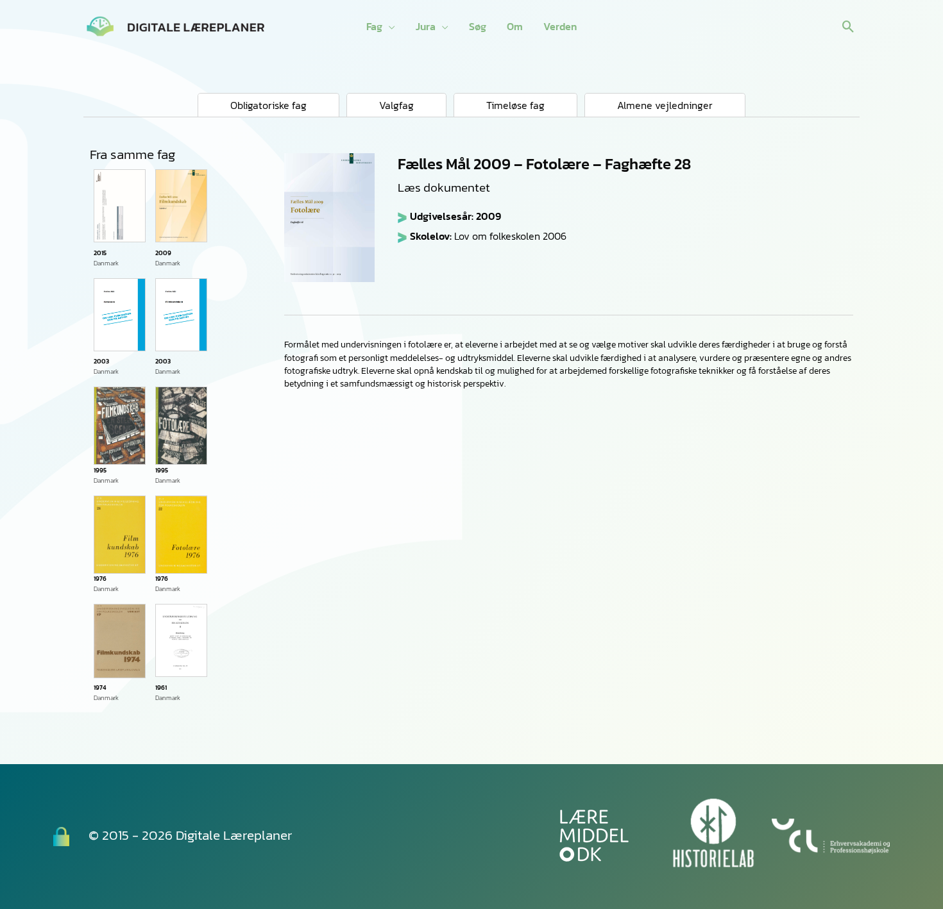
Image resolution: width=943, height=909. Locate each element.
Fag (374, 26)
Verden (560, 26)
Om (515, 26)
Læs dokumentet (444, 188)
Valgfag (396, 105)
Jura (426, 26)
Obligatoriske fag (268, 105)
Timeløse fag (515, 105)
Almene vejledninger (665, 105)
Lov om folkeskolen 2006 (510, 236)
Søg (477, 26)
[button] (848, 27)
